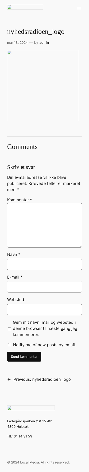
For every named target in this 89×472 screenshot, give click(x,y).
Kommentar (19, 199)
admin (44, 42)
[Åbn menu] (79, 8)
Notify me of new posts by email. (44, 344)
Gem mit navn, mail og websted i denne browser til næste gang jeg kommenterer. (45, 328)
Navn (13, 254)
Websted (15, 299)
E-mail (15, 277)
